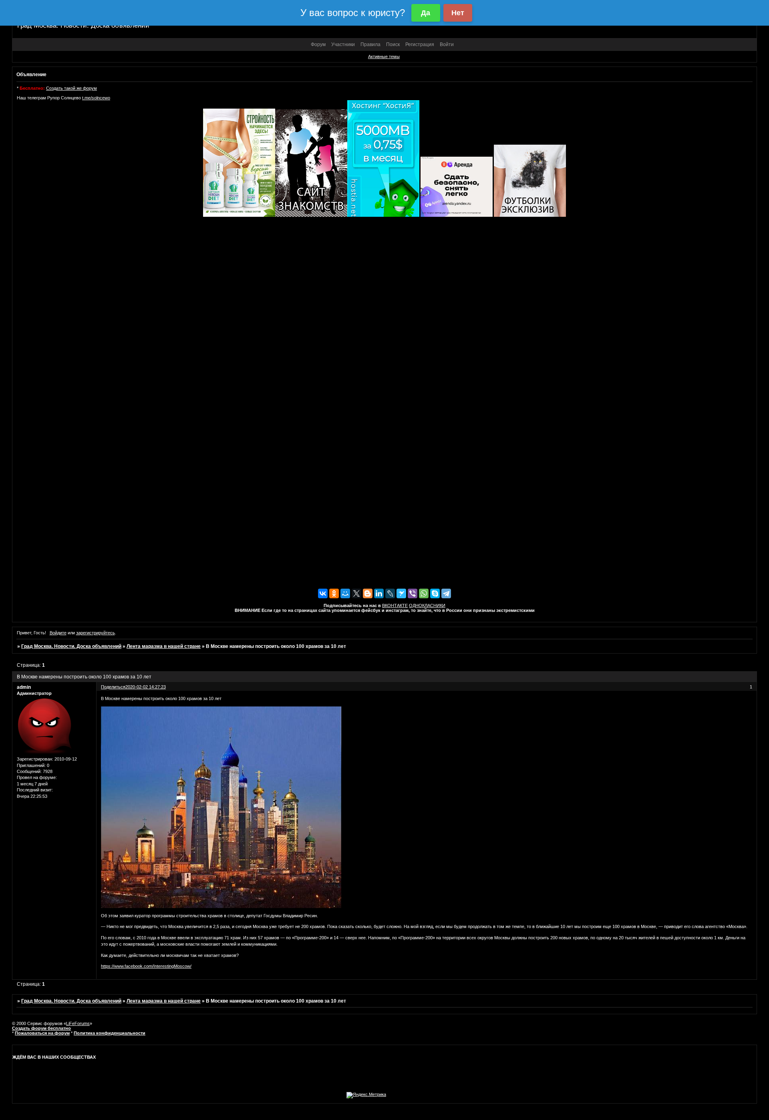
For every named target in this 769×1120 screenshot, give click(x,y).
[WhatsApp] (424, 593)
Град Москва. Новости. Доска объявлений (71, 646)
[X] (356, 593)
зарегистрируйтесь (95, 632)
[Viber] (412, 593)
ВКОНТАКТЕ (395, 605)
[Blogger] (367, 593)
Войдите (58, 632)
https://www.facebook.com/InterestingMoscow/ (146, 966)
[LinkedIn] (379, 593)
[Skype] (435, 593)
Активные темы (384, 56)
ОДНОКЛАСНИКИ (427, 605)
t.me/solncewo (96, 97)
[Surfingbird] (401, 593)
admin (24, 687)
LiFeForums (78, 1023)
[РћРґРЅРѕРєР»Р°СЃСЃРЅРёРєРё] (334, 593)
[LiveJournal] (390, 593)
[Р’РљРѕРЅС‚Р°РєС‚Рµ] (323, 593)
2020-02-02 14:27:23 (145, 686)
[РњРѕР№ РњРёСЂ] (345, 593)
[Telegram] (446, 593)
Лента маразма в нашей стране (164, 646)
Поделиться (113, 686)
